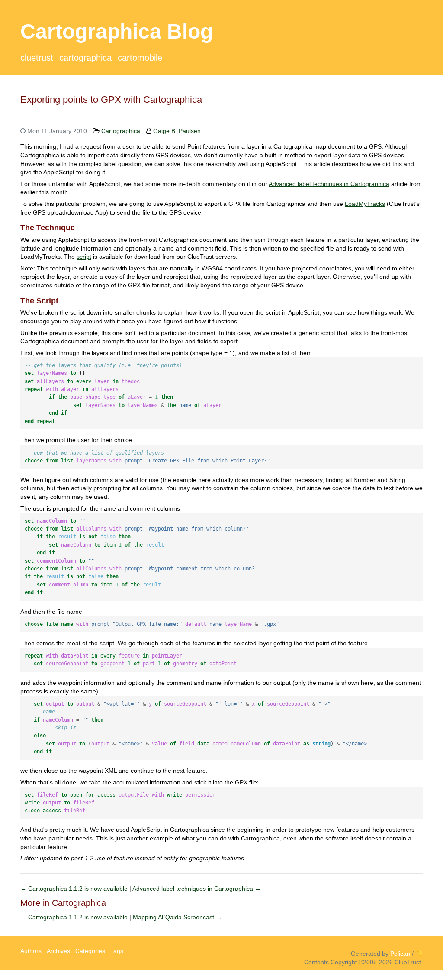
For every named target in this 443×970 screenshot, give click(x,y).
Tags (116, 950)
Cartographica (85, 57)
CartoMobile (140, 57)
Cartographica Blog (116, 31)
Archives (58, 950)
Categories (90, 950)
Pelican (400, 953)
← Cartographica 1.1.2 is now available (74, 888)
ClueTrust (36, 57)
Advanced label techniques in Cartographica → (196, 888)
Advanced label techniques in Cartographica (329, 183)
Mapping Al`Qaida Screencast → (177, 917)
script (84, 256)
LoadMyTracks (365, 203)
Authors (31, 950)
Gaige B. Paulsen (177, 130)
